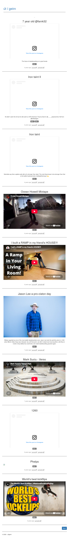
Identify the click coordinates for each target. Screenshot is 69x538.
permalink (40, 67)
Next (64, 528)
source (33, 67)
